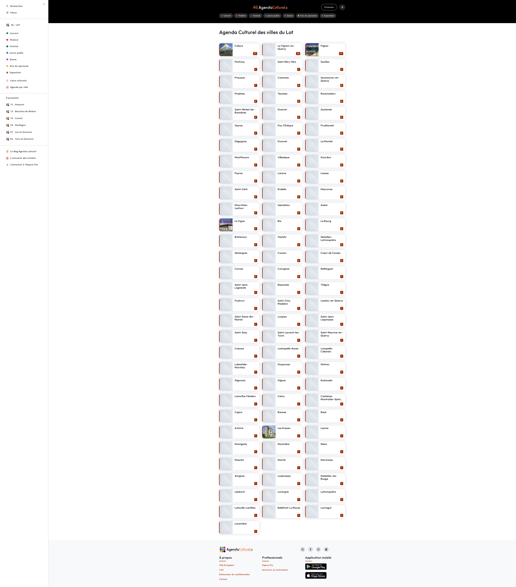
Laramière (241, 523)
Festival (256, 16)
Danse (290, 16)
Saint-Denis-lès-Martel (244, 318)
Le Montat (327, 141)
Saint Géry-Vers (287, 61)
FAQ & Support (226, 565)
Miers (324, 444)
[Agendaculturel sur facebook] (310, 549)
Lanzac (325, 173)
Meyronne (326, 189)
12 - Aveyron (17, 104)
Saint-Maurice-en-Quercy (332, 334)
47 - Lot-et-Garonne (21, 132)
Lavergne (283, 491)
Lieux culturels (16, 80)
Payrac (239, 173)
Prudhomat (327, 125)
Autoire (239, 428)
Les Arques (284, 428)
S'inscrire (329, 7)
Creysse (239, 348)
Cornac (239, 268)
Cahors (239, 45)
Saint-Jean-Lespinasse (327, 318)
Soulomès (326, 109)
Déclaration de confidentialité (234, 574)
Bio (279, 221)
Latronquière (328, 491)
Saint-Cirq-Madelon (284, 302)
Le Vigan (240, 221)
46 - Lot (15, 25)
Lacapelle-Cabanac (327, 350)
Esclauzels (326, 380)
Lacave (282, 173)
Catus (281, 396)
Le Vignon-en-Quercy (286, 47)
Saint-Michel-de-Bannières (245, 111)
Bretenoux (241, 236)
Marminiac (327, 459)
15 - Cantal (16, 118)
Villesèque (283, 157)
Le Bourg (326, 221)
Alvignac (240, 475)
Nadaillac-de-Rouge (329, 477)
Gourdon (326, 157)
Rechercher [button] (14, 6)
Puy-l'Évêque (285, 125)
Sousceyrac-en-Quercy (330, 79)
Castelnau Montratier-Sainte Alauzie (331, 399)
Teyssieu (282, 93)
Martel (281, 459)
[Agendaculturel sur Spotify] (326, 549)
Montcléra (284, 444)
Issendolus (284, 205)
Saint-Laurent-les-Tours (289, 334)
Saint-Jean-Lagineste (241, 286)
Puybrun (239, 300)
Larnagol (326, 507)
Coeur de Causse (330, 252)
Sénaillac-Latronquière (328, 238)
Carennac (283, 77)
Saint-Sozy (241, 332)
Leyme (324, 428)
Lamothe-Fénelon (245, 396)
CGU (221, 569)
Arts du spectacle (308, 16)
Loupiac (282, 316)
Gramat (282, 109)
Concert (227, 16)
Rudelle (282, 189)
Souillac (325, 61)
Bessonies (283, 284)
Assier (324, 205)
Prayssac (240, 77)
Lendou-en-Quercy (332, 300)
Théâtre (242, 16)
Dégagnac (241, 141)
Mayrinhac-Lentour (241, 206)
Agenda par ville (17, 87)
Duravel (282, 141)
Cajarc (238, 412)
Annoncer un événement (275, 569)
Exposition (329, 16)
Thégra (325, 284)
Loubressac (284, 475)
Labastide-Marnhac (241, 366)
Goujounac (284, 364)
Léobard (240, 491)
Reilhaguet (327, 268)
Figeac (324, 45)
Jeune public (274, 16)
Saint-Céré (241, 189)
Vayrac (239, 125)
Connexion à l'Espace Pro (22, 164)
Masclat (239, 459)
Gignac (282, 380)
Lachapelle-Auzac (288, 348)
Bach (324, 412)
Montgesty (241, 444)
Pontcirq (239, 61)
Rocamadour (328, 93)
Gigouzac (240, 380)
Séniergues (241, 252)
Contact (223, 579)
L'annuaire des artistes (21, 158)
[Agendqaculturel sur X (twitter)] (302, 549)
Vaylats (282, 236)
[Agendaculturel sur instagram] (318, 549)
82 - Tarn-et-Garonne (22, 139)
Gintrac (325, 364)
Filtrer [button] (11, 12)
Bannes (282, 412)
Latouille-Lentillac (245, 507)
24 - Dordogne (18, 125)
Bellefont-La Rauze (289, 507)
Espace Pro (267, 565)
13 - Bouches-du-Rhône (23, 111)
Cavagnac (284, 268)
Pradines (240, 93)
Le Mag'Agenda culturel (21, 151)
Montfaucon (242, 157)
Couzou (282, 252)
